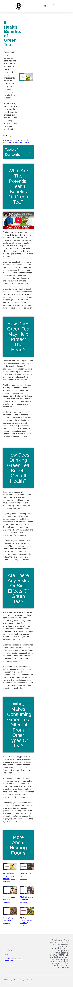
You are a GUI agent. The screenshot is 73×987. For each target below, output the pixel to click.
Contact (6, 954)
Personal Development (23, 142)
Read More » (6, 881)
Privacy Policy (8, 950)
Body (4, 142)
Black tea (15, 757)
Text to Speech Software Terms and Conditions (13, 959)
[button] (45, 6)
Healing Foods (11, 142)
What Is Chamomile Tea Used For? (26, 920)
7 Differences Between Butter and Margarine (9, 876)
